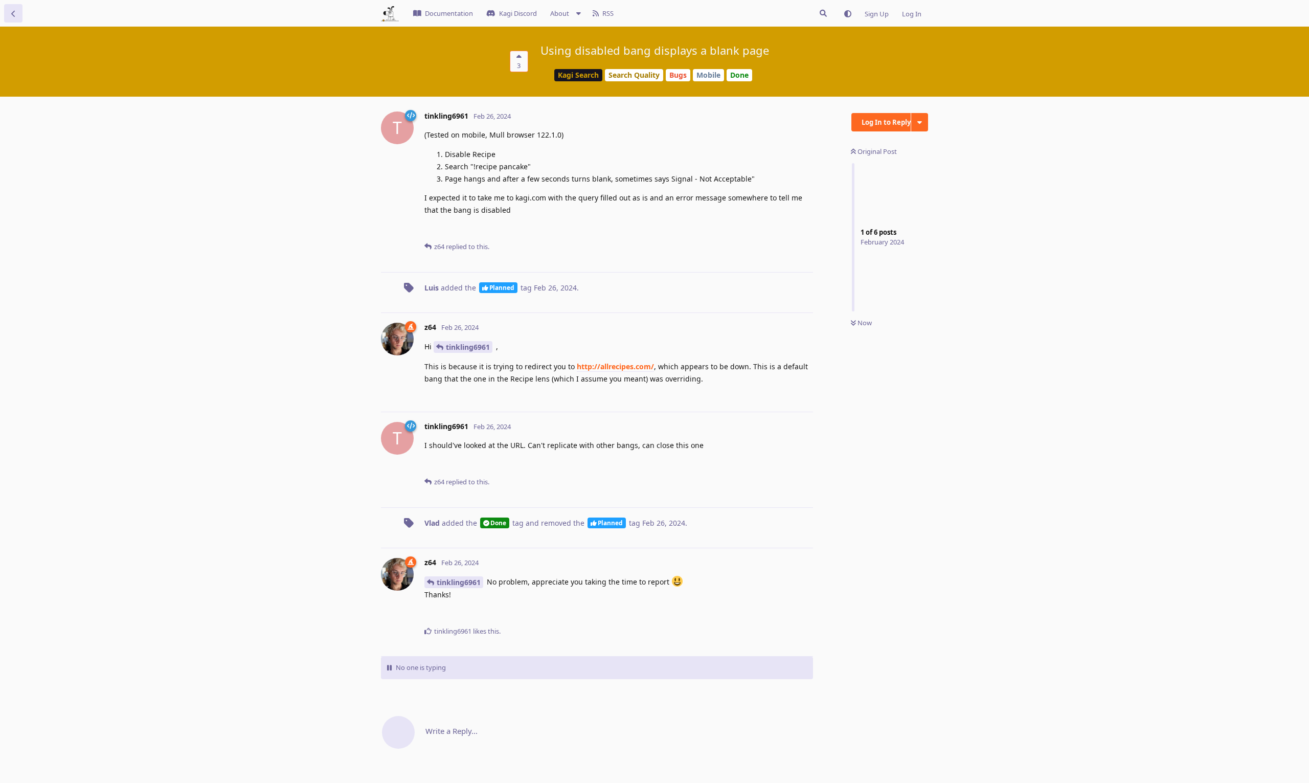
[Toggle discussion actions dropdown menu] (919, 122)
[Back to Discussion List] (13, 13)
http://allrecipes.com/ (615, 366)
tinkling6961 (468, 347)
